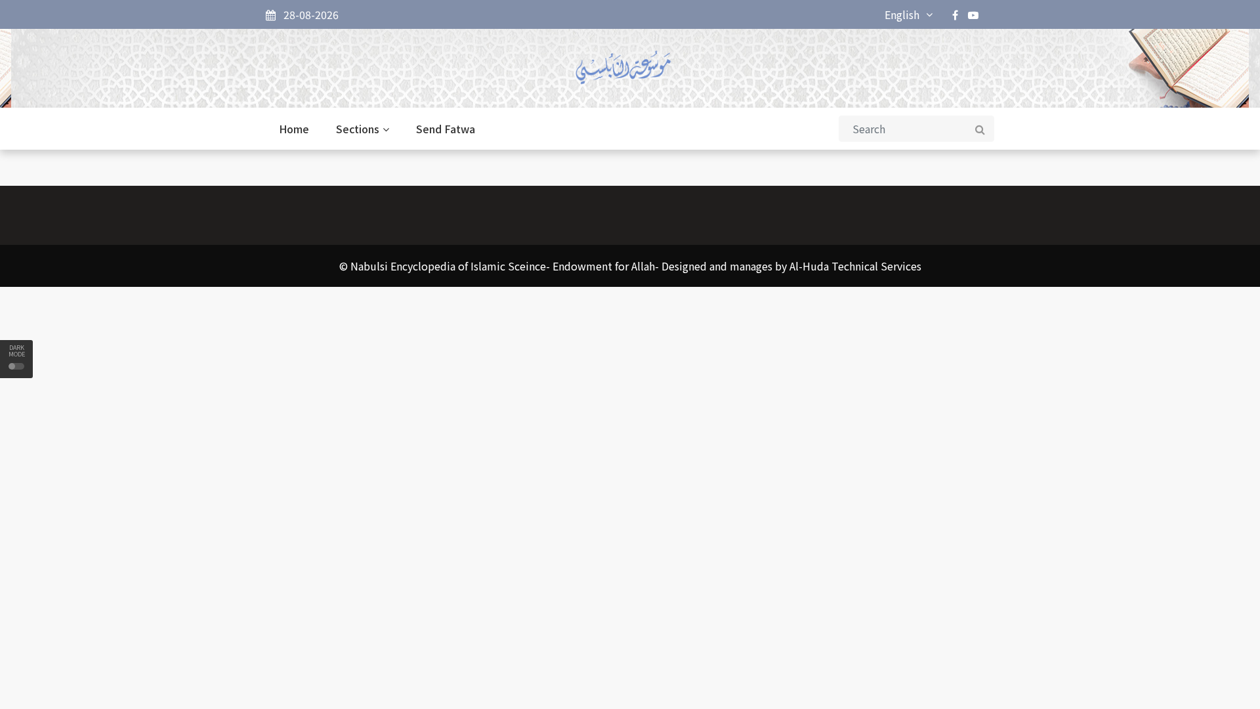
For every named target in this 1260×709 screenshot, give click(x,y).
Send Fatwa (445, 129)
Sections (357, 129)
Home (294, 129)
